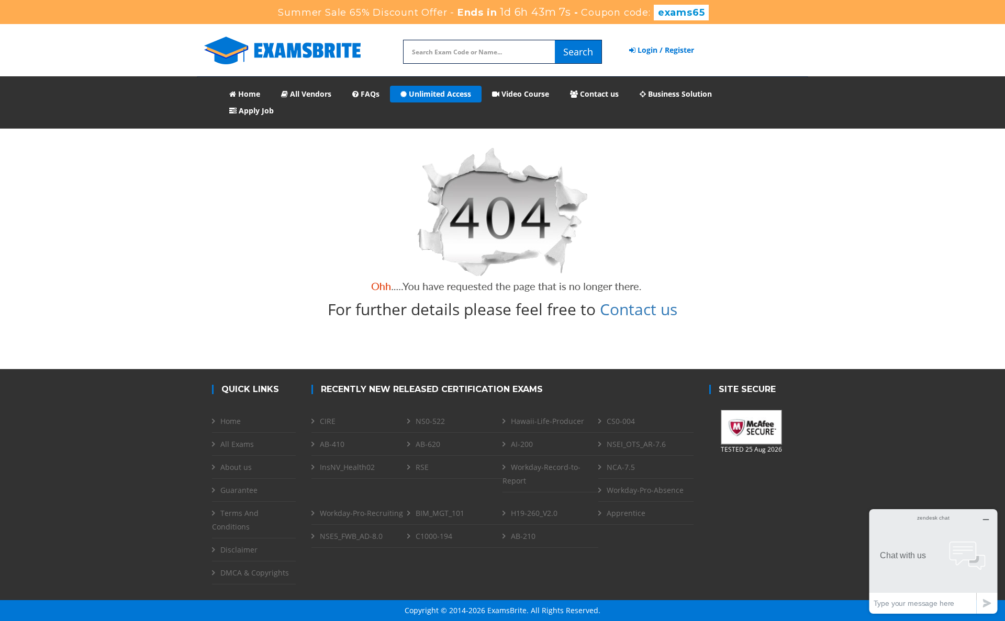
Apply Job (255, 111)
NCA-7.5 (621, 467)
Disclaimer (239, 550)
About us (236, 467)
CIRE (328, 421)
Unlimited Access (439, 94)
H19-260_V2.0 (534, 513)
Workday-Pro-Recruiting (361, 513)
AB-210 (523, 536)
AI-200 (522, 444)
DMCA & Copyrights (254, 573)
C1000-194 (434, 536)
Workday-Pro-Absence (645, 490)
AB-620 (428, 444)
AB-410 (332, 444)
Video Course (524, 94)
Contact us (598, 94)
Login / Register (664, 50)
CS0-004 (621, 421)
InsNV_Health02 (347, 467)
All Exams (237, 444)
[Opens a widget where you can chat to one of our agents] (933, 561)
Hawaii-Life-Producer (547, 421)
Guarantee (239, 490)
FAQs (369, 94)
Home (248, 94)
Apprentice (626, 513)
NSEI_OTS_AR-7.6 (636, 444)
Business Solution (679, 94)
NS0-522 (430, 421)
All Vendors (309, 94)
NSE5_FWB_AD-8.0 (351, 536)
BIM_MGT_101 (440, 513)
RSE (422, 467)
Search (578, 51)
